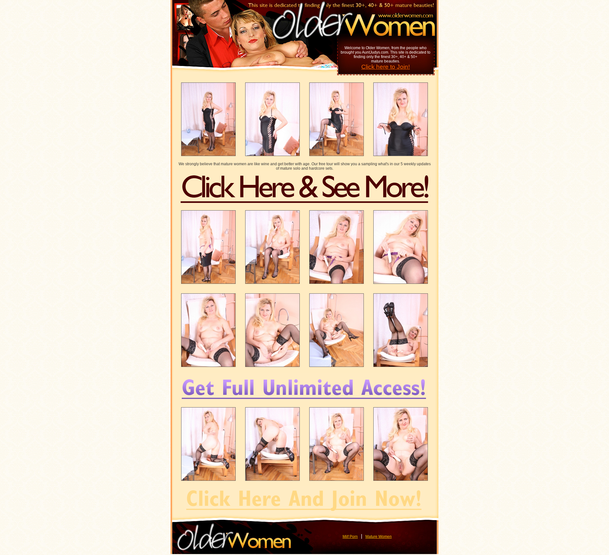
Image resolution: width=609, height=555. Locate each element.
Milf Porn (350, 536)
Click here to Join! (385, 66)
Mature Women (378, 536)
